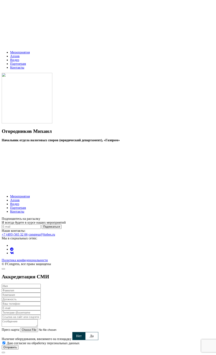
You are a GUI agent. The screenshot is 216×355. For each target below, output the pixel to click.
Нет (79, 336)
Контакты (17, 67)
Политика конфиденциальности (25, 260)
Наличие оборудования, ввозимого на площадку (37, 339)
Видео (14, 60)
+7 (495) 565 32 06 (15, 234)
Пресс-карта (10, 329)
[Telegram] (12, 249)
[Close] (3, 269)
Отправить (10, 347)
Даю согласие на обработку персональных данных (43, 343)
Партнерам (18, 63)
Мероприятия (20, 52)
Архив (15, 56)
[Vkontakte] (12, 253)
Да (92, 336)
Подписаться (51, 226)
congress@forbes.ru (41, 234)
